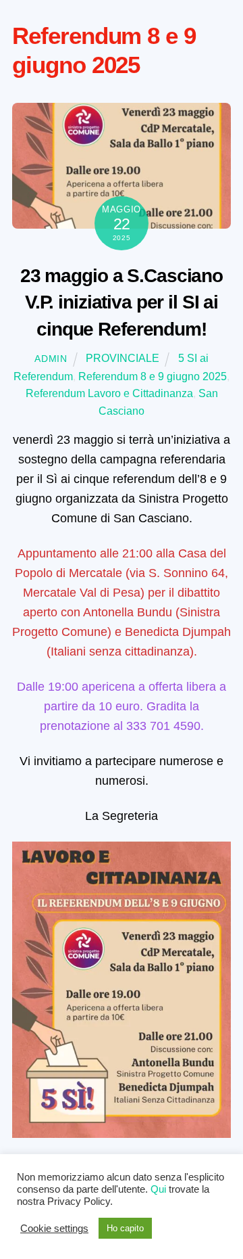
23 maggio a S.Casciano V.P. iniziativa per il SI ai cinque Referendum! (121, 302)
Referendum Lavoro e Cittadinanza (109, 393)
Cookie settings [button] (54, 1228)
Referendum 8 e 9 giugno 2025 (152, 376)
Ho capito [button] (125, 1228)
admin (51, 358)
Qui (158, 1189)
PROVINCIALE (122, 358)
